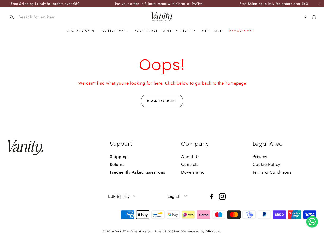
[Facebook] (211, 196)
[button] (41, 17)
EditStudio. (213, 231)
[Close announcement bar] (319, 3)
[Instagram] (222, 196)
